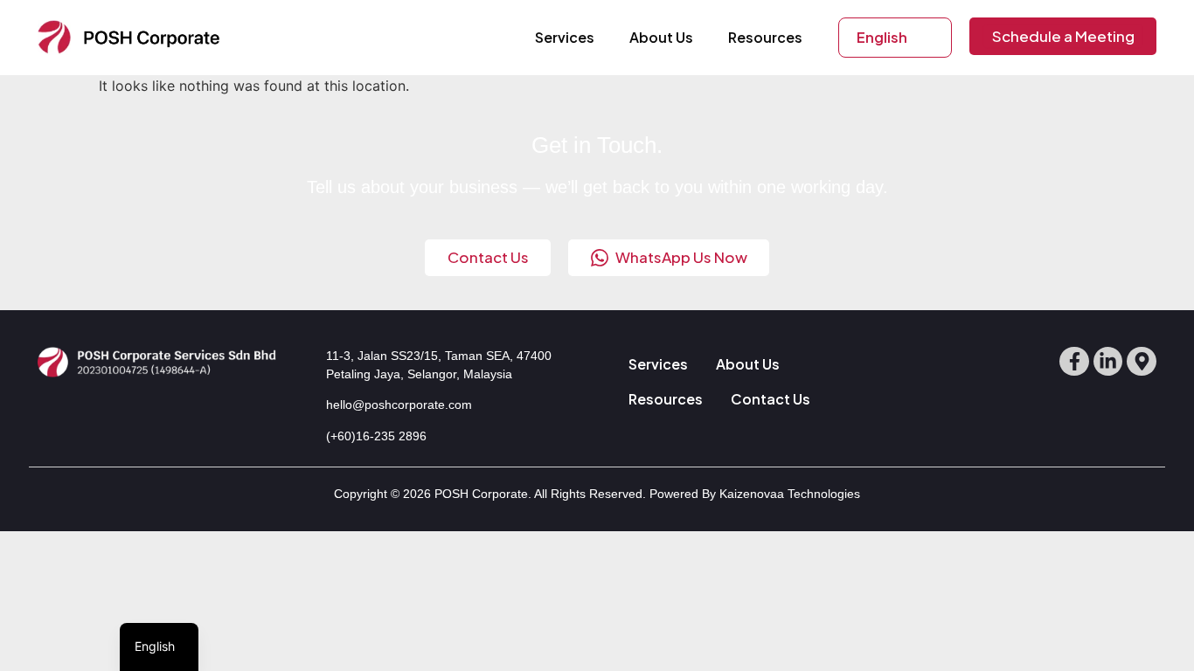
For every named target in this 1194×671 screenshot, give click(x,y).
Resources (765, 37)
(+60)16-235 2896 (376, 436)
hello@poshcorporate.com (399, 405)
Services (564, 37)
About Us (661, 37)
